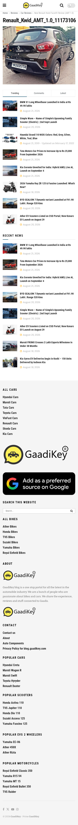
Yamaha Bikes (11, 547)
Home (5, 13)
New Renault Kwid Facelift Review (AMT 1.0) (54, 13)
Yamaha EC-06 (11, 742)
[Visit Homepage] (33, 5)
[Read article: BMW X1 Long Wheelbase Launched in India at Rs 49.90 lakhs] (10, 248)
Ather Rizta (9, 752)
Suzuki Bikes (10, 542)
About (6, 638)
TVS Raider (9, 791)
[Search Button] (61, 5)
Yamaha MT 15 (11, 781)
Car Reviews (26, 13)
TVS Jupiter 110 (12, 708)
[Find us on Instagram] (17, 809)
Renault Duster (11, 686)
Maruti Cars (9, 402)
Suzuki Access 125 (14, 718)
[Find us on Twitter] (7, 809)
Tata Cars (8, 407)
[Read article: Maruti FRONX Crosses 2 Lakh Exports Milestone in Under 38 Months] (10, 346)
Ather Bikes (10, 526)
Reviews (14, 13)
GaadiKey (16, 816)
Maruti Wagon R (12, 670)
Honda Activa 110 (13, 702)
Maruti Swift (10, 675)
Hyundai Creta (11, 665)
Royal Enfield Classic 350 (17, 770)
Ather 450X (9, 747)
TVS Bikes (9, 537)
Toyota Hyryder (11, 681)
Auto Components (13, 643)
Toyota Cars (10, 413)
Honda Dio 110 (11, 713)
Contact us (9, 633)
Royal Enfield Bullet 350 (17, 786)
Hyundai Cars (10, 397)
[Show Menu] (4, 5)
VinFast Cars (10, 418)
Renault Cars (10, 423)
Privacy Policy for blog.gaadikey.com (24, 648)
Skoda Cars (9, 428)
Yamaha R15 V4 (12, 776)
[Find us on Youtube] (12, 809)
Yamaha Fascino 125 (15, 723)
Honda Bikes (10, 532)
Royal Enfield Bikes (14, 553)
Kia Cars (8, 434)
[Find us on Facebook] (3, 809)
